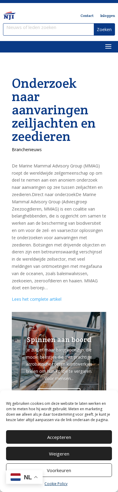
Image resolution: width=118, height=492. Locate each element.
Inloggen (107, 15)
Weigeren (59, 454)
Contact (86, 15)
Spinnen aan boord (59, 339)
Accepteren (59, 437)
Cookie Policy (55, 483)
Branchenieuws (27, 149)
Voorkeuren (59, 470)
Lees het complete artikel (36, 299)
